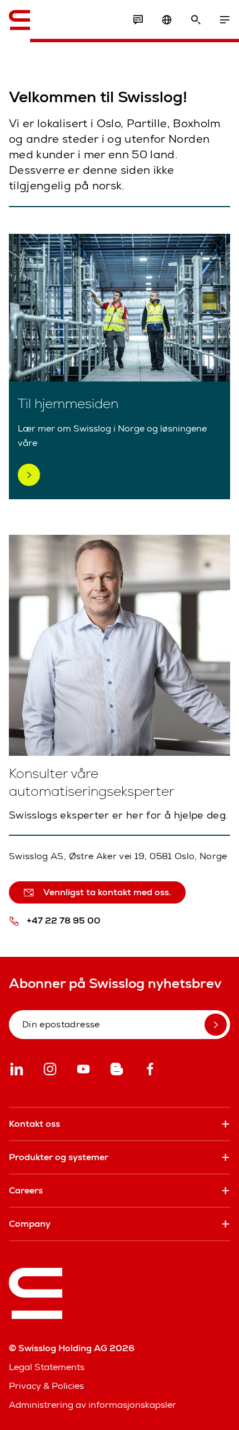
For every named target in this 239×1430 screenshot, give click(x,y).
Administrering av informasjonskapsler (92, 1405)
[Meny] (224, 20)
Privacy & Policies (46, 1386)
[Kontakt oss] (137, 20)
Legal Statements (46, 1367)
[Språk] (166, 20)
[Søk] (195, 20)
